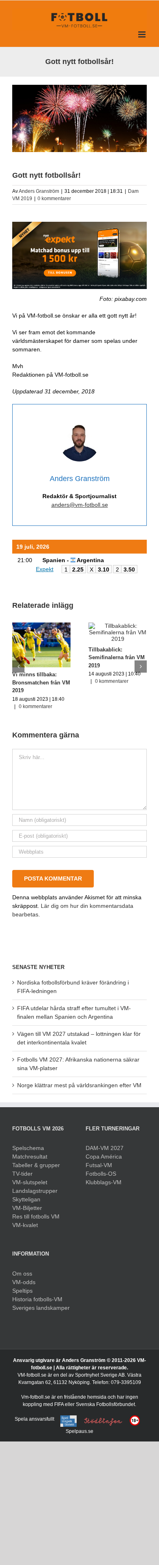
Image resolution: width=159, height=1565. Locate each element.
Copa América (104, 1156)
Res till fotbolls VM (36, 1216)
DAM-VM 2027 (105, 1148)
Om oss (22, 1273)
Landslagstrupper (34, 1191)
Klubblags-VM (103, 1182)
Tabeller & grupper (36, 1165)
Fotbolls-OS (101, 1173)
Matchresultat (29, 1156)
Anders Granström (39, 191)
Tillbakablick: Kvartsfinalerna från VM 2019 (85, 658)
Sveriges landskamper (41, 1308)
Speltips (22, 1290)
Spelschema (28, 1148)
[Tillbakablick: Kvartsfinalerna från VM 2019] (90, 625)
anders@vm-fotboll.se (79, 504)
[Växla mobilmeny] (142, 34)
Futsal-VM (99, 1165)
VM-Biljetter (27, 1208)
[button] (18, 666)
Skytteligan (26, 1199)
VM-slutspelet (29, 1182)
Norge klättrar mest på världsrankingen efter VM (79, 1085)
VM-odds (23, 1282)
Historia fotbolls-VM (37, 1299)
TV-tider (22, 1173)
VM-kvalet (25, 1225)
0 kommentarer (54, 198)
